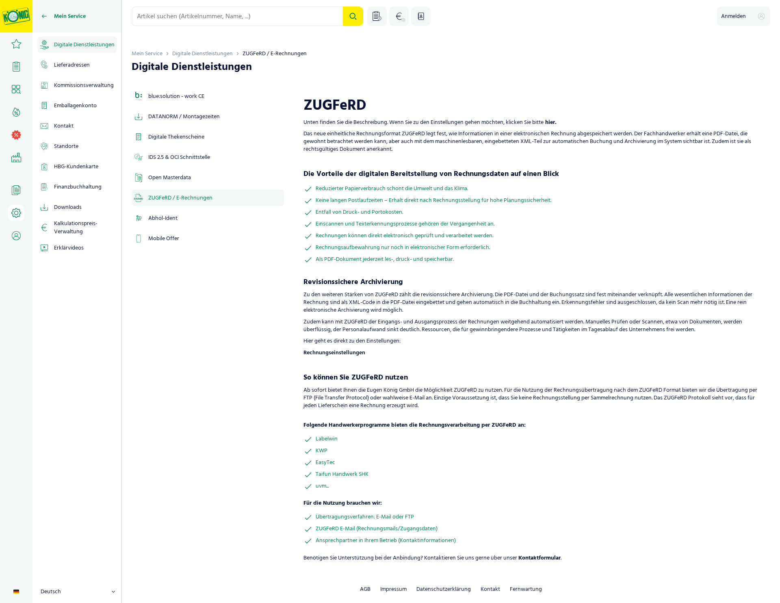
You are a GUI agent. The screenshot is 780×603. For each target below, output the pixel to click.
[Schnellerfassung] (377, 16)
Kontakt (490, 589)
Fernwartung (526, 589)
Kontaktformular (539, 558)
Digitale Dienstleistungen (202, 53)
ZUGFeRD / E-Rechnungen (275, 53)
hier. (550, 122)
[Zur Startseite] (16, 16)
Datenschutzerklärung (443, 589)
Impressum (393, 589)
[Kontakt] (421, 16)
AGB (365, 589)
